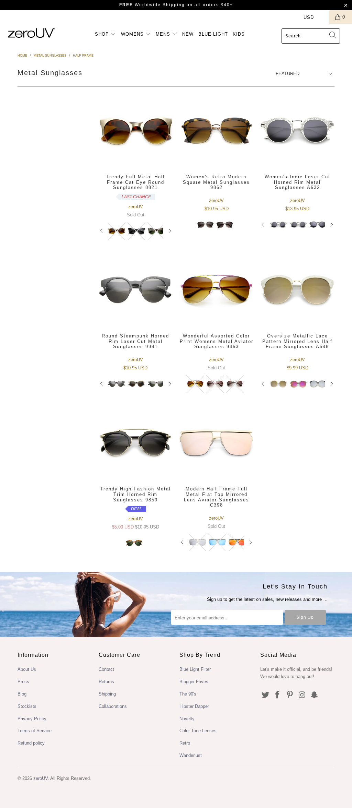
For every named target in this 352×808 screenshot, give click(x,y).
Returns (106, 681)
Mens (164, 34)
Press (23, 681)
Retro (184, 743)
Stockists (27, 706)
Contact (106, 669)
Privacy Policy (32, 718)
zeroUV (40, 778)
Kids (239, 34)
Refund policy (31, 743)
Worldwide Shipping (152, 4)
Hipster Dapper (194, 706)
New (188, 34)
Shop (103, 34)
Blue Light (213, 34)
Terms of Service (35, 730)
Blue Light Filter (195, 669)
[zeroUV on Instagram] (302, 695)
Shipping (107, 694)
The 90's (187, 694)
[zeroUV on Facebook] (278, 695)
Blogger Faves (193, 681)
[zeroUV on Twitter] (265, 695)
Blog (22, 694)
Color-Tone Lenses (198, 730)
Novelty (187, 718)
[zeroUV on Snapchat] (314, 695)
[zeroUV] (31, 32)
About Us (27, 669)
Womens (133, 34)
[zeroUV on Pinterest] (290, 695)
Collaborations (113, 706)
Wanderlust (190, 755)
